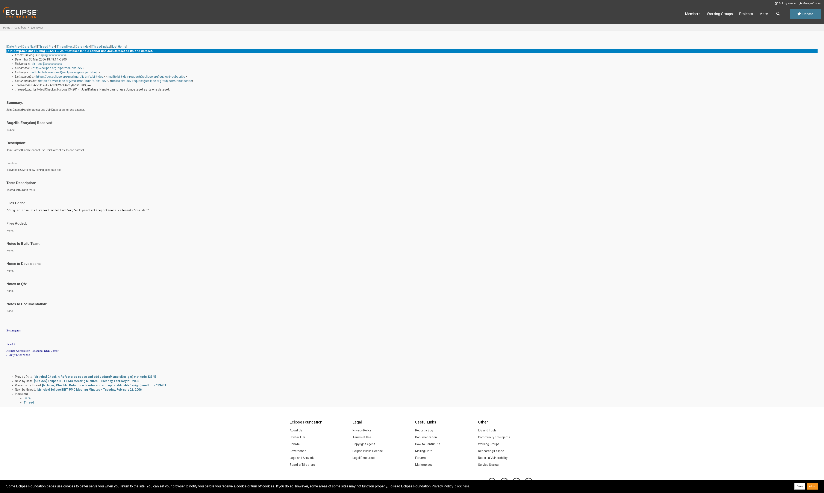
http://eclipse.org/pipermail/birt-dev (57, 68)
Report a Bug (424, 430)
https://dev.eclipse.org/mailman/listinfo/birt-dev (69, 76)
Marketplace (424, 464)
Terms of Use (362, 437)
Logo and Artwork (302, 458)
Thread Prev (46, 46)
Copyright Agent (364, 444)
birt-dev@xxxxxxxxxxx (47, 63)
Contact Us (297, 437)
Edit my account (787, 3)
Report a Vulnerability (492, 458)
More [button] (763, 14)
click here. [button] (462, 486)
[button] (779, 14)
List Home (119, 46)
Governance (298, 451)
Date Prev (14, 46)
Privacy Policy (362, 430)
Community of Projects (494, 437)
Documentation (426, 437)
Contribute (20, 27)
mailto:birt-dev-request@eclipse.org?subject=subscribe (146, 76)
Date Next (29, 46)
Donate (807, 14)
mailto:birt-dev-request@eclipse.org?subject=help (63, 72)
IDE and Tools (487, 430)
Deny (800, 486)
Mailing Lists (423, 451)
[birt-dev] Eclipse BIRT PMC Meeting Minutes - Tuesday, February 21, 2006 (86, 381)
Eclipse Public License (368, 451)
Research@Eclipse (491, 451)
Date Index (83, 46)
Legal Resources (364, 458)
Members (692, 14)
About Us (296, 430)
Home (6, 27)
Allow (812, 486)
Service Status (488, 464)
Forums (420, 458)
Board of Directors (302, 464)
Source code (37, 27)
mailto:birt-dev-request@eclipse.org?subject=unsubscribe (151, 81)
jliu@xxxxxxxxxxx (53, 55)
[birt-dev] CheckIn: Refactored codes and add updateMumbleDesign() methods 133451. (96, 376)
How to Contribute (427, 444)
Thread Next (65, 46)
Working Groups (720, 14)
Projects (746, 14)
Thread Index (101, 46)
